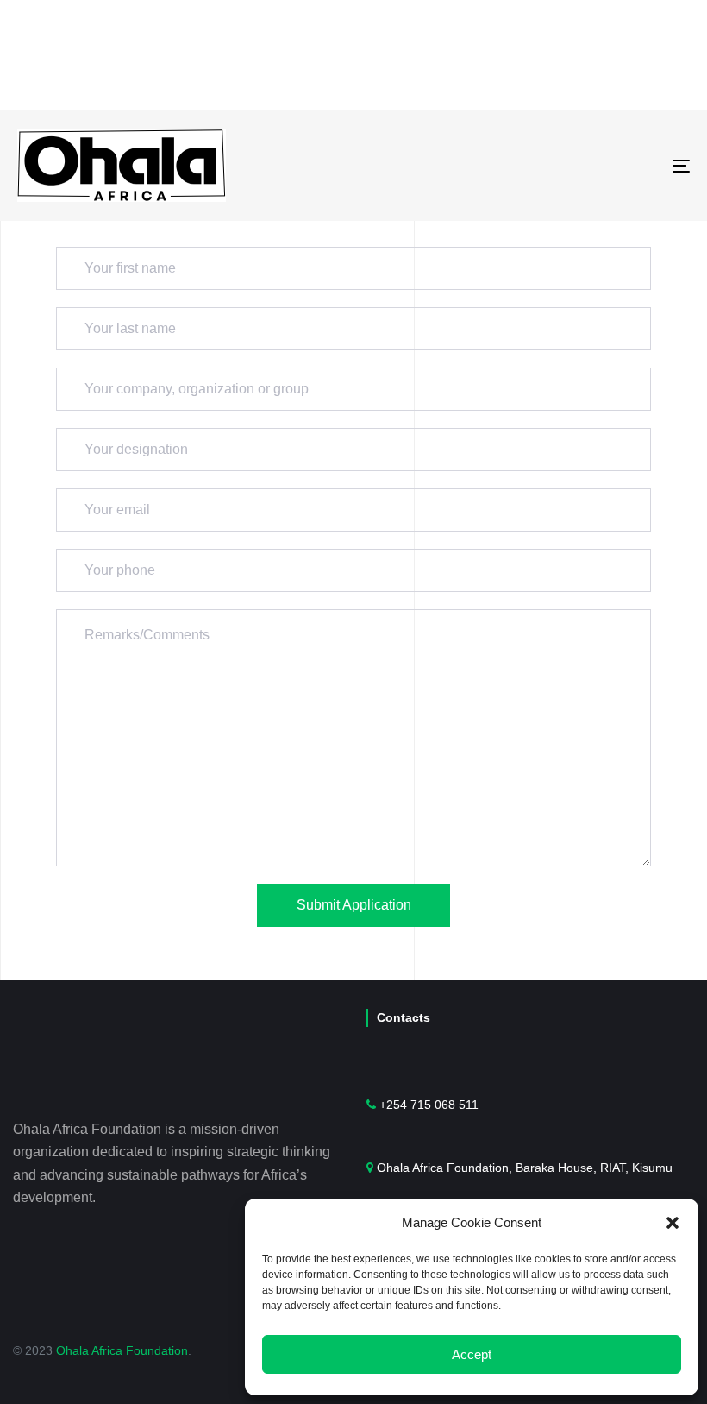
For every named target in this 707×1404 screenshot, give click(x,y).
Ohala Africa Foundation (122, 1350)
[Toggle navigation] (578, 165)
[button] (672, 1222)
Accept (471, 1354)
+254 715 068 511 (429, 1104)
